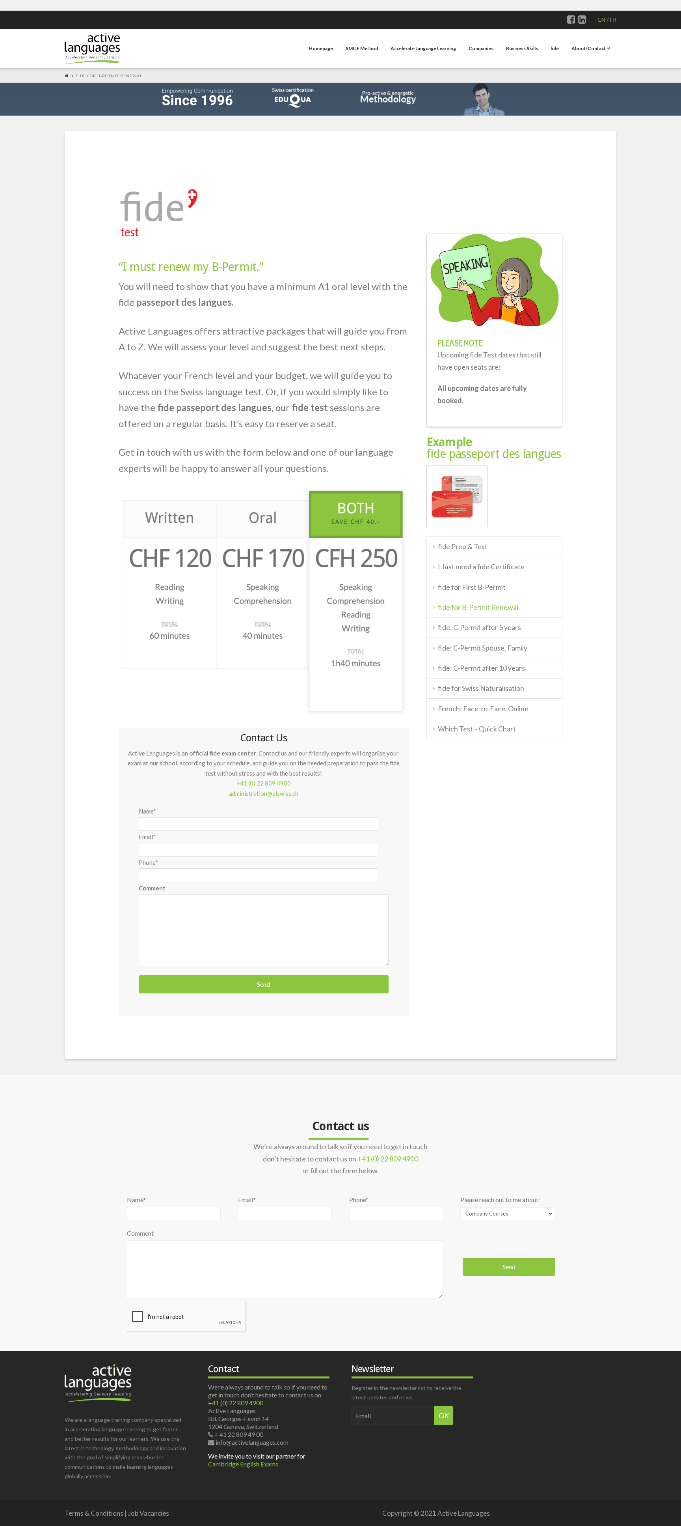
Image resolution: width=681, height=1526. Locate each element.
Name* (147, 811)
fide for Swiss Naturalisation (481, 688)
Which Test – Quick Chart (477, 728)
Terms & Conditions (94, 1513)
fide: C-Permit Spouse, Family (482, 647)
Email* (147, 836)
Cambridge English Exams (243, 1464)
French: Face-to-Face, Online (483, 708)
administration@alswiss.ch (263, 793)
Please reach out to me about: (500, 1200)
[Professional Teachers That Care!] (92, 47)
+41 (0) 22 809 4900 (263, 783)
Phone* (148, 862)
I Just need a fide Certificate (481, 566)
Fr (613, 19)
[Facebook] (571, 19)
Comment (140, 1233)
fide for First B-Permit (472, 587)
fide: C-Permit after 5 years (479, 627)
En (601, 19)
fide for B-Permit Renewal (478, 607)
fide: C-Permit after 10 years (481, 668)
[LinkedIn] (582, 19)
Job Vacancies (148, 1513)
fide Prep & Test (462, 546)
